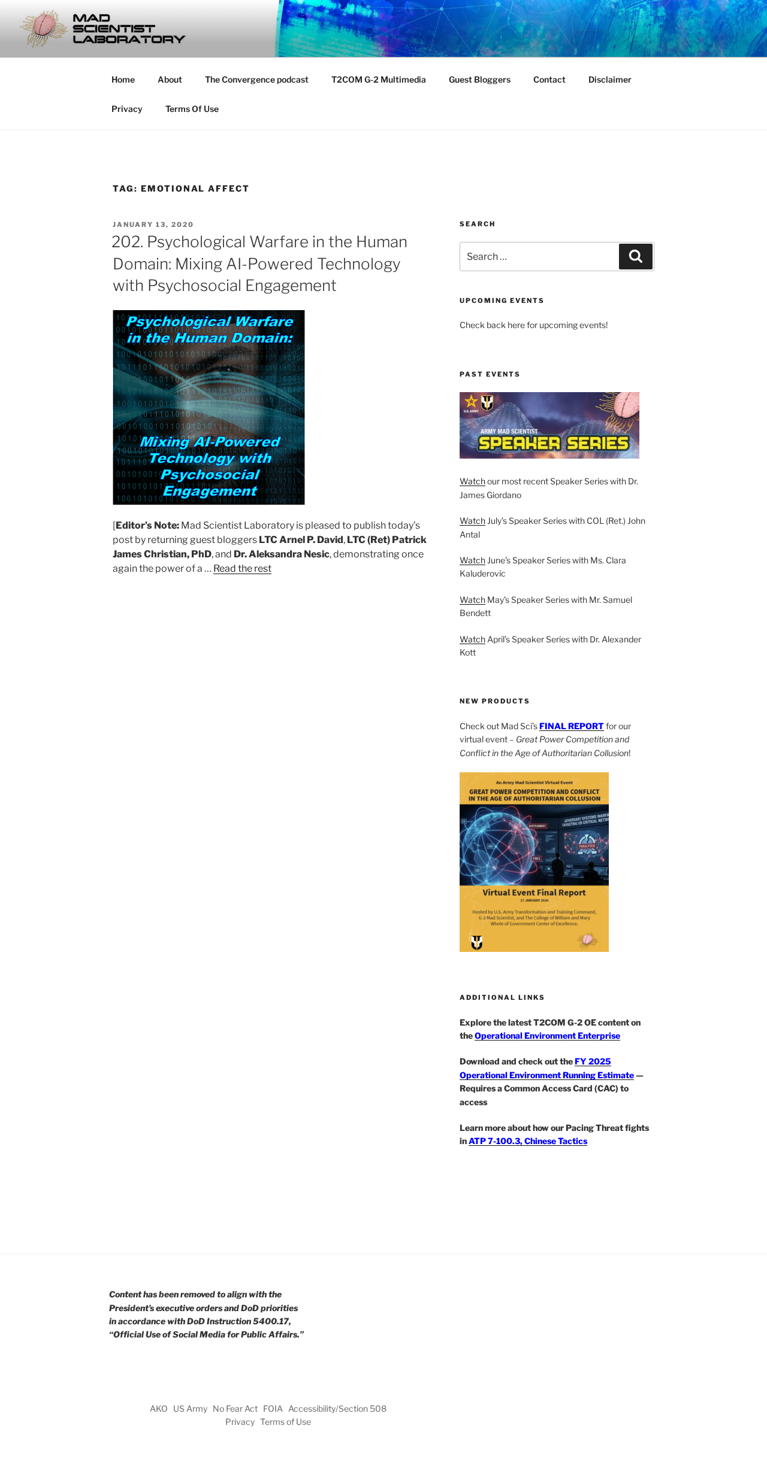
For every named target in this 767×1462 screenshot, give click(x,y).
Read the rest (242, 568)
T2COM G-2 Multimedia (378, 79)
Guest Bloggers (480, 79)
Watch (472, 481)
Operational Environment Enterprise (547, 1035)
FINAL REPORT (571, 726)
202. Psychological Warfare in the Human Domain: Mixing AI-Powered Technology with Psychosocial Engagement (259, 263)
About (170, 79)
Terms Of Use (192, 109)
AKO (159, 1408)
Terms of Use (285, 1421)
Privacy (127, 109)
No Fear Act (235, 1408)
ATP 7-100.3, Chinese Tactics (528, 1141)
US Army (190, 1408)
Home (123, 79)
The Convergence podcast (257, 79)
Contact (549, 79)
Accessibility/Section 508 (337, 1408)
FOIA (273, 1408)
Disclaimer (610, 79)
